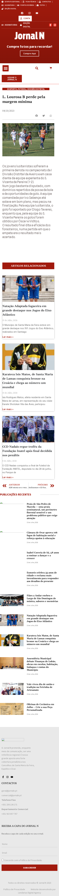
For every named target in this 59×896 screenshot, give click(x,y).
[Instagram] (29, 13)
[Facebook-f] (50, 25)
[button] (6, 68)
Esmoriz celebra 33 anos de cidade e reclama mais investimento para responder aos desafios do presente (43, 577)
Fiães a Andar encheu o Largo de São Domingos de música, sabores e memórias (42, 598)
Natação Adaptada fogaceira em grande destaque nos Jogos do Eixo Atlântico (26, 310)
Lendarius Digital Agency (29, 892)
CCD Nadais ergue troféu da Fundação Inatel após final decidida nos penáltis (27, 451)
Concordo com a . (23, 860)
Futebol (22, 89)
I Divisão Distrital (36, 89)
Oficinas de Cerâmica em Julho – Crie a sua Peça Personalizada (40, 707)
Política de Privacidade (31, 860)
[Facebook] (22, 13)
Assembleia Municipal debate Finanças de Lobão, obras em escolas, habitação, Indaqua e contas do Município (42, 664)
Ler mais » (7, 337)
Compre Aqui (29, 53)
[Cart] (51, 68)
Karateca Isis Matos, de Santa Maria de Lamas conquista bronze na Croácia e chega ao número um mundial (43, 640)
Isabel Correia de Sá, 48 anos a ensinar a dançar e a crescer (43, 555)
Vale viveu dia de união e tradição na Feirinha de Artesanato (40, 687)
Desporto (12, 89)
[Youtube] (36, 13)
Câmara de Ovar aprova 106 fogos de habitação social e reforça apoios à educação (42, 535)
